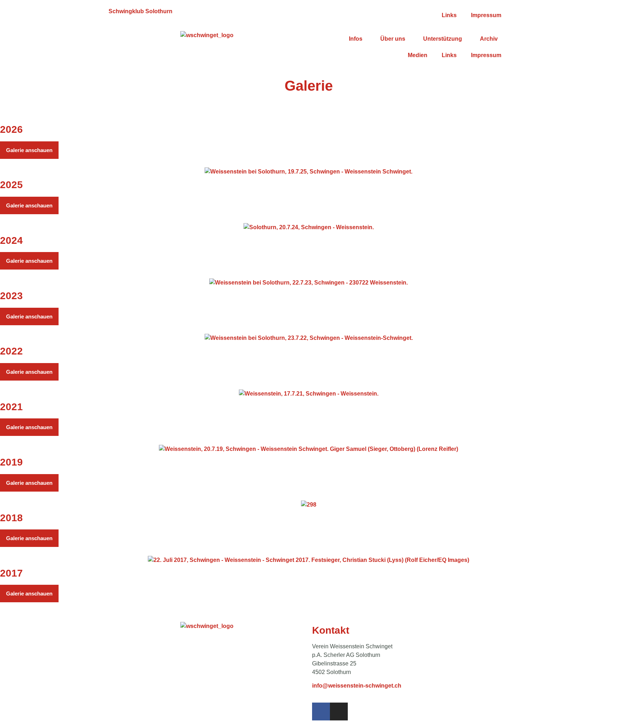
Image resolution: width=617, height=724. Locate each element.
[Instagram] (339, 711)
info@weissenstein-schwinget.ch (356, 686)
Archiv (489, 39)
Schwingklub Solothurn (140, 11)
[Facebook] (321, 711)
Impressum (486, 15)
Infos (355, 39)
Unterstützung (442, 39)
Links (449, 15)
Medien (417, 55)
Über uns (392, 39)
